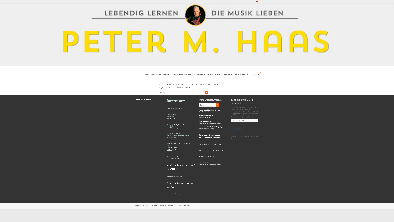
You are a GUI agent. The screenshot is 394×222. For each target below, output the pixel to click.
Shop (235, 74)
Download (227, 74)
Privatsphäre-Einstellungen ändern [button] (210, 144)
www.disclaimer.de (173, 159)
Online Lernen (155, 74)
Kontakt (243, 74)
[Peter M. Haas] (197, 5)
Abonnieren (236, 129)
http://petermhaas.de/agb (207, 129)
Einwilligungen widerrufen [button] (207, 156)
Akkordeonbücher (183, 74)
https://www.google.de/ (174, 176)
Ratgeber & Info (168, 74)
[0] (258, 74)
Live (218, 74)
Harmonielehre (198, 74)
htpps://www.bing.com (174, 194)
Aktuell (144, 74)
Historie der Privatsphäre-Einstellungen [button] (211, 150)
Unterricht (210, 74)
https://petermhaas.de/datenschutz (210, 123)
